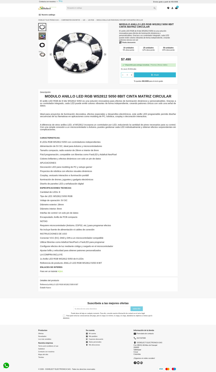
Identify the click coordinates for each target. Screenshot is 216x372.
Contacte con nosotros (46, 351)
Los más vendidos (44, 339)
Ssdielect (41, 349)
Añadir (155, 75)
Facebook (135, 362)
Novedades (42, 336)
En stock (124, 69)
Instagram (141, 362)
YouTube (138, 362)
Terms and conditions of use (48, 346)
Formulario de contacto (144, 333)
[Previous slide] (50, 54)
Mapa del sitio (43, 354)
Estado (43, 288)
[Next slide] (105, 54)
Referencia (44, 284)
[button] (42, 27)
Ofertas (41, 333)
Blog (60, 1)
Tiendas (41, 357)
